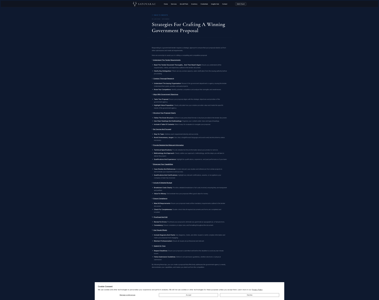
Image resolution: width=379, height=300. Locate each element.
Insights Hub (215, 4)
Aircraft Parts (184, 4)
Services (174, 4)
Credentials (204, 4)
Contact (224, 4)
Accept (188, 295)
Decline (249, 295)
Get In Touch (241, 4)
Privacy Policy (257, 290)
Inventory (194, 4)
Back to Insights (161, 15)
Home (166, 4)
